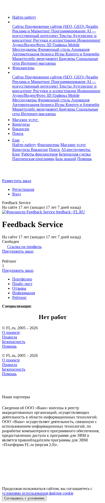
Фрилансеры (23, 68)
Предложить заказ (17, 251)
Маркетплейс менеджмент (35, 58)
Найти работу (24, 17)
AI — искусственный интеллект (54, 33)
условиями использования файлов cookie (37, 493)
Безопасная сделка (75, 154)
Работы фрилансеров (39, 154)
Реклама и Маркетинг (31, 31)
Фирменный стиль (54, 49)
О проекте (11, 332)
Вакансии (20, 129)
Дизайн (91, 26)
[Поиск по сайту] (16, 172)
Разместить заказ (16, 181)
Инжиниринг (89, 40)
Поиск (17, 133)
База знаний (65, 159)
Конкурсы (21, 124)
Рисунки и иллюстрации (55, 40)
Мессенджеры (25, 49)
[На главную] (6, 8)
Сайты (18, 26)
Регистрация (23, 189)
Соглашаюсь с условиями (24, 498)
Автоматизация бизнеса (33, 54)
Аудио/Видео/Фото (29, 45)
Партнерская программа (33, 159)
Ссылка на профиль (24, 246)
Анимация (80, 49)
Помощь (84, 159)
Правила (9, 337)
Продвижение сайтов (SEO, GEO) (55, 26)
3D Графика (57, 45)
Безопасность (13, 342)
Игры (60, 54)
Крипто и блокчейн (82, 54)
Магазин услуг (25, 120)
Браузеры (67, 58)
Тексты (66, 35)
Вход (16, 194)
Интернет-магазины (38, 63)
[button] (13, 22)
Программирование (69, 31)
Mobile (74, 45)
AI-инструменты (76, 149)
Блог (16, 154)
